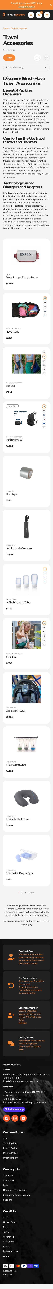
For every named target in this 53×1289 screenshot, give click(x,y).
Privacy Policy (10, 1152)
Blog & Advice (10, 1251)
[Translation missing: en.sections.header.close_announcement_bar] (50, 4)
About (6, 1256)
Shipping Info (10, 1143)
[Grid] (37, 57)
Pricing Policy (10, 1157)
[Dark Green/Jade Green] (44, 636)
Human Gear (11, 599)
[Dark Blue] (45, 573)
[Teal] (45, 582)
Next (30, 892)
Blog (5, 1185)
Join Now (23, 1023)
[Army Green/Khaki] (44, 406)
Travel (6, 1231)
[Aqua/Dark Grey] (45, 298)
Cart (5, 1138)
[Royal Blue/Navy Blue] (45, 311)
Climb (6, 1217)
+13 (44, 428)
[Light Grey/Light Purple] (44, 640)
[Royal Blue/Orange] (44, 419)
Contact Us (9, 1180)
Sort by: (9, 67)
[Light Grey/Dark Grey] (44, 410)
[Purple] (45, 577)
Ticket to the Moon (14, 328)
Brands (7, 1246)
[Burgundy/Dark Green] (45, 306)
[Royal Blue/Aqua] (44, 423)
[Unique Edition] (45, 315)
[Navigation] (47, 15)
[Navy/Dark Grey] (44, 361)
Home (6, 28)
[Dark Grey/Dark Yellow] (44, 356)
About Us (8, 1175)
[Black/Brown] (44, 352)
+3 (44, 374)
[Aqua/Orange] (44, 365)
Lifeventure (11, 491)
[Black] (44, 627)
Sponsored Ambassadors (16, 1194)
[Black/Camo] (44, 631)
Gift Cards (8, 1241)
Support (7, 1199)
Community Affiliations (15, 1190)
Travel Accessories (19, 28)
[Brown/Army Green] (45, 302)
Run (5, 1227)
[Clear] (45, 569)
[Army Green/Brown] (44, 623)
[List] (46, 57)
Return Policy (10, 1148)
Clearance (8, 1236)
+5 (44, 644)
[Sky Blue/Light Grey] (44, 415)
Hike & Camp (10, 1222)
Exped (8, 274)
